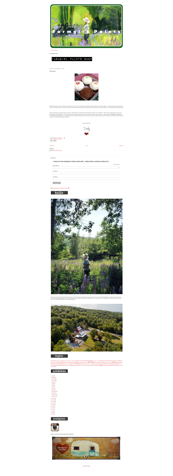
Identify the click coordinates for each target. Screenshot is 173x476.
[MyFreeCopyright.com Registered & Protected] (60, 188)
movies (96, 363)
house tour (64, 363)
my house (105, 363)
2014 (53, 404)
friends (114, 362)
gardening (118, 362)
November (54, 394)
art (111, 360)
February (53, 380)
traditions (96, 365)
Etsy (77, 360)
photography (116, 363)
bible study (54, 362)
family (92, 362)
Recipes (100, 360)
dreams (80, 362)
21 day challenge (61, 360)
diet (78, 362)
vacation (100, 365)
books (65, 362)
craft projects (69, 362)
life (77, 363)
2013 (53, 403)
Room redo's (104, 360)
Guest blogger (90, 360)
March (53, 382)
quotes (60, 365)
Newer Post (52, 145)
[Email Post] (64, 137)
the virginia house (88, 365)
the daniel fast (83, 365)
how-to (67, 363)
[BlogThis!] (52, 140)
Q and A (97, 360)
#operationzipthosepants (55, 360)
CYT (71, 360)
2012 (53, 401)
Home (87, 145)
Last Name (55, 176)
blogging (62, 362)
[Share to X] (53, 140)
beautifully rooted (115, 360)
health (57, 363)
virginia (105, 365)
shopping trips (72, 365)
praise (52, 365)
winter (55, 366)
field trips (104, 362)
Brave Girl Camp (67, 360)
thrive (93, 365)
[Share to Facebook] (54, 140)
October (53, 393)
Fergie (79, 360)
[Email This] (50, 140)
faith (88, 362)
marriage (84, 363)
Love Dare (94, 360)
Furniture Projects (84, 360)
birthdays (58, 362)
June (53, 386)
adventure (109, 360)
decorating (74, 362)
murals (99, 363)
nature (108, 363)
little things (80, 363)
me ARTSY (88, 363)
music (101, 363)
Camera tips (74, 360)
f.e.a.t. (86, 362)
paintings (112, 363)
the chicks (78, 365)
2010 (53, 398)
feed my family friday (98, 362)
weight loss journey (113, 365)
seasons (67, 365)
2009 (53, 377)
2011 (53, 399)
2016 (53, 407)
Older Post (121, 145)
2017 (53, 409)
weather (108, 365)
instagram (74, 363)
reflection (64, 365)
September (54, 391)
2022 (53, 412)
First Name (55, 171)
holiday (59, 363)
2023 (53, 414)
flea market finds (109, 362)
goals (54, 363)
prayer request (55, 365)
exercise (83, 362)
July (52, 388)
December (54, 396)
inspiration (71, 363)
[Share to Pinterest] (55, 140)
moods (93, 363)
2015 (53, 406)
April (53, 383)
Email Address (86, 165)
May (52, 385)
